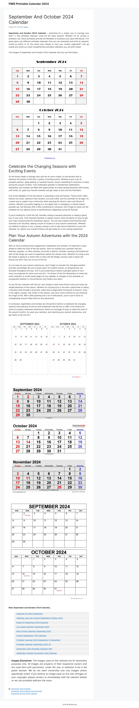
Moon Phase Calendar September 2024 (33, 631)
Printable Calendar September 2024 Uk (33, 644)
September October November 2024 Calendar (36, 653)
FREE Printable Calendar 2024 (29, 3)
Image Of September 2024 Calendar (32, 622)
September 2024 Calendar (21, 689)
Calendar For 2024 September (29, 614)
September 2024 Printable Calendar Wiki (34, 649)
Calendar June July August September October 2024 (39, 618)
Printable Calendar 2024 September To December (38, 640)
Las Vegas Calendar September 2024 (32, 627)
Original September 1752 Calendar (31, 636)
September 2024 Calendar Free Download (26, 691)
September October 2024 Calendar (24, 693)
